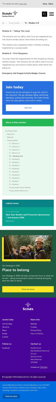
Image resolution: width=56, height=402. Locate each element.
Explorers (10, 134)
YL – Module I (14, 181)
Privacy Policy (36, 330)
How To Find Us (37, 334)
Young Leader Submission (18, 191)
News (4, 330)
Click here (43, 367)
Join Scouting (7, 324)
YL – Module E (14, 169)
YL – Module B (14, 159)
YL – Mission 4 (14, 153)
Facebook (6, 348)
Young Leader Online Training (19, 187)
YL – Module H (14, 178)
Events (4, 334)
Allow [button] (50, 4)
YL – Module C (14, 162)
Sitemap (34, 324)
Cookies (34, 327)
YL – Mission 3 (14, 150)
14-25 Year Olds (11, 131)
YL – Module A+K (16, 156)
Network (10, 137)
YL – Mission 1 (14, 144)
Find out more (28, 289)
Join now (28, 108)
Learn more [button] (23, 4)
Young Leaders (14, 23)
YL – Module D (14, 165)
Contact (5, 337)
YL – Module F (14, 172)
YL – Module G (14, 175)
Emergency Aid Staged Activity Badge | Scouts (24, 73)
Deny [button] (45, 4)
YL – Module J (14, 184)
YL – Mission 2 (14, 147)
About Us (5, 327)
